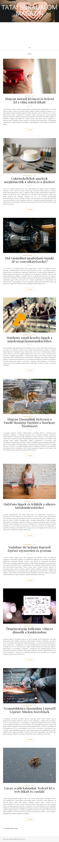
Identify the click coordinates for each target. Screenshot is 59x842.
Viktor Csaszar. (21, 839)
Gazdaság (27, 501)
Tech (32, 96)
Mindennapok (27, 175)
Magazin (27, 96)
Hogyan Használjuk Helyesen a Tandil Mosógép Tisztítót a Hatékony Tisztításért (29, 422)
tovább (29, 130)
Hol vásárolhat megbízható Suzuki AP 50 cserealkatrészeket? (29, 259)
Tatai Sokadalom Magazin (29, 10)
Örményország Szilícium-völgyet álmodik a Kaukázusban (29, 630)
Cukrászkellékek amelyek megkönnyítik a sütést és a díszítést (29, 180)
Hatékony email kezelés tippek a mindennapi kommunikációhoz (29, 339)
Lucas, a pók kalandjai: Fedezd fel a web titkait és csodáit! (29, 789)
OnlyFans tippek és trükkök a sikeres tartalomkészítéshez (29, 505)
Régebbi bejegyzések (11, 828)
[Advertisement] (29, 33)
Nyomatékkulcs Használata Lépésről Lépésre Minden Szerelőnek (30, 710)
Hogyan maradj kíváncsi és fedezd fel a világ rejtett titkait (29, 100)
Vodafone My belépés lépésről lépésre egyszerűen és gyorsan (29, 549)
